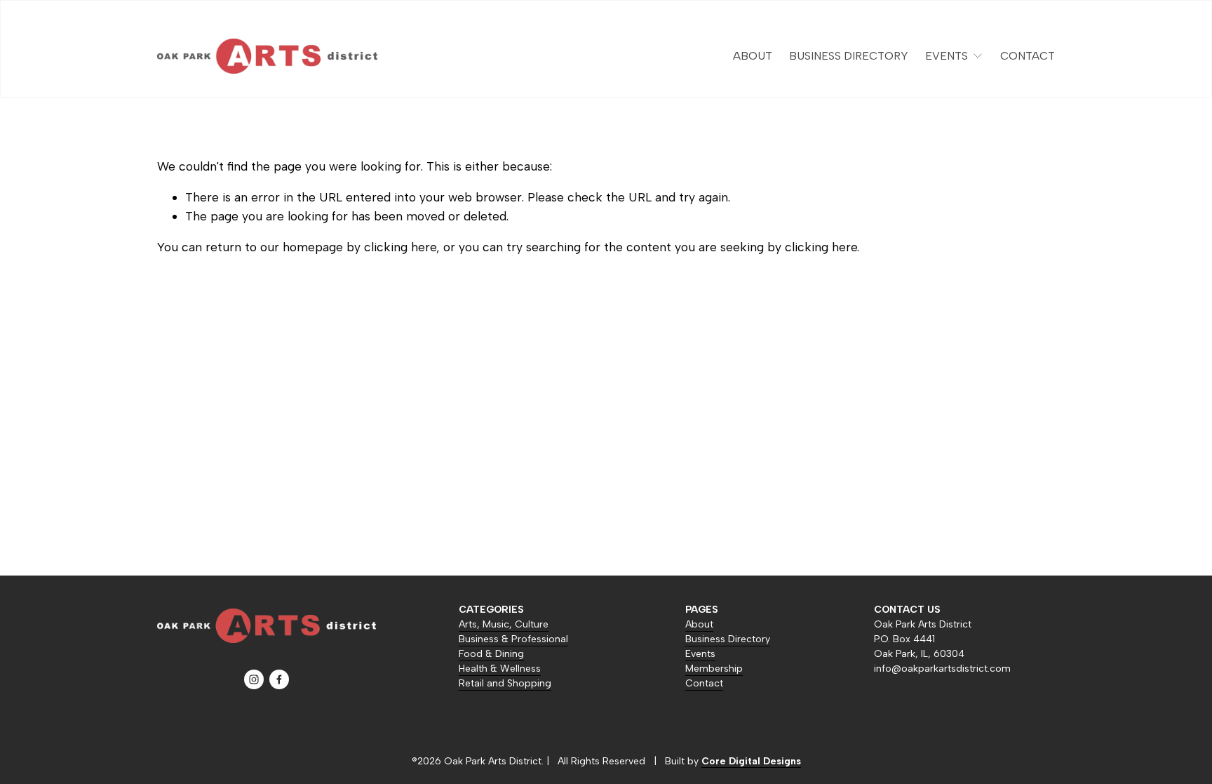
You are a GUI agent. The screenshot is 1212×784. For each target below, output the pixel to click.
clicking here (400, 246)
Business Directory (848, 55)
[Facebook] (279, 679)
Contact (1027, 55)
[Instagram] (254, 679)
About (752, 55)
